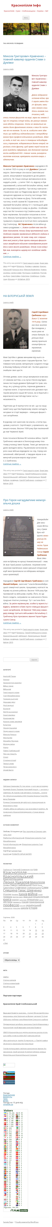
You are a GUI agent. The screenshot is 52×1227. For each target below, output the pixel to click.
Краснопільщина (13, 879)
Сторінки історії (9, 760)
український (33, 905)
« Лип (5, 943)
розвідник (35, 273)
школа (24, 908)
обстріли (7, 902)
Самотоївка (15, 276)
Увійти (6, 977)
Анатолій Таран (9, 676)
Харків (23, 894)
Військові (7, 689)
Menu (26, 18)
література (33, 899)
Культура (7, 725)
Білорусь (20, 266)
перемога (17, 902)
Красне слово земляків (12, 721)
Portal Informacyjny (11, 844)
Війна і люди (8, 686)
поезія (25, 901)
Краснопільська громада (36, 873)
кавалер (35, 266)
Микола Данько (9, 734)
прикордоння (36, 901)
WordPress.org (9, 986)
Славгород (20, 887)
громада (7, 896)
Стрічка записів (9, 980)
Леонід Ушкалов (10, 728)
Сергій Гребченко (26, 480)
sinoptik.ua (8, 1104)
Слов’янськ (34, 276)
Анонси (6, 679)
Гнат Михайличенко (11, 695)
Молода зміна (9, 744)
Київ (35, 869)
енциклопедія (41, 896)
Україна (15, 894)
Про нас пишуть (10, 754)
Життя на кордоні (10, 712)
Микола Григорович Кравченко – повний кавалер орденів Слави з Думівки (24, 59)
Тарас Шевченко (30, 890)
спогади (22, 906)
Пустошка (26, 273)
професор (11, 905)
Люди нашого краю (11, 731)
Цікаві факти (8, 770)
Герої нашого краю (31, 263)
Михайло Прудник (10, 741)
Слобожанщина (34, 887)
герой (40, 894)
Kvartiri (6, 854)
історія (33, 908)
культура (22, 900)
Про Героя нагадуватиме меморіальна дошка (24, 501)
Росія (34, 885)
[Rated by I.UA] (9, 1066)
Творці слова (8, 763)
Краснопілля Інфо (26, 5)
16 (43, 930)
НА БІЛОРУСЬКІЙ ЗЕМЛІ (18, 296)
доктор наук (18, 897)
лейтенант (22, 477)
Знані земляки (9, 715)
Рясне (39, 885)
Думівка (28, 266)
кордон (15, 899)
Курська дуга (17, 269)
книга (7, 899)
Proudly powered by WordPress (27, 1222)
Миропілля (37, 882)
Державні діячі (9, 702)
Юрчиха (11, 279)
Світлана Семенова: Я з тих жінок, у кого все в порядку (25, 786)
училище (39, 480)
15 (36, 930)
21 (30, 933)
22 (36, 933)
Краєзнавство (8, 718)
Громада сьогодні (10, 699)
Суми (45, 887)
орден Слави (16, 273)
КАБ (31, 870)
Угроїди (7, 894)
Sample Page (16, 851)
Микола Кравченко (32, 269)
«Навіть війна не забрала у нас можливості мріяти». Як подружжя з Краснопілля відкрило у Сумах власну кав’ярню (25, 812)
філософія (16, 908)
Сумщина (10, 890)
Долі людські (8, 705)
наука (41, 900)
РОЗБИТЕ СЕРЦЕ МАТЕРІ (22, 854)
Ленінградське (34, 477)
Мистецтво (7, 737)
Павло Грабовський (11, 750)
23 (43, 933)
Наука (5, 747)
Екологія (6, 708)
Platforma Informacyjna (12, 838)
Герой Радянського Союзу (36, 473)
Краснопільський (10, 477)
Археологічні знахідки (12, 683)
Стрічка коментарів (11, 983)
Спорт (5, 757)
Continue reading (12, 256)
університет (8, 908)
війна (32, 893)
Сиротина (25, 276)
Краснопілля (15, 872)
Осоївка (6, 885)
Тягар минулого (10, 767)
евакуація (28, 896)
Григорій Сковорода (21, 869)
